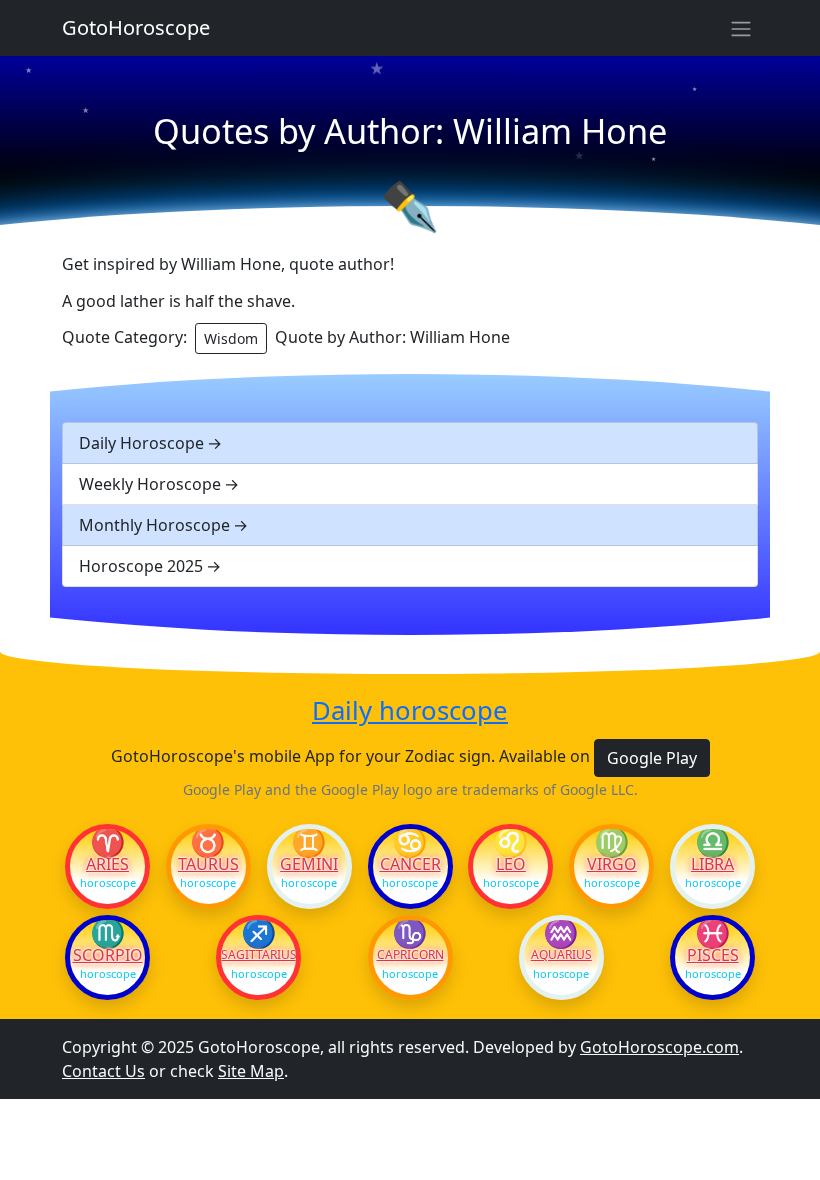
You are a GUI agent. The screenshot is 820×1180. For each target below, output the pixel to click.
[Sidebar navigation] (741, 28)
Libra (712, 864)
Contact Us (103, 1071)
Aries (107, 864)
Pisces (713, 955)
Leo (511, 864)
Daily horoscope (410, 711)
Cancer (410, 864)
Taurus (208, 864)
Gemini (309, 864)
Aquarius (561, 955)
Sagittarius (258, 955)
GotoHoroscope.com (659, 1047)
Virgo (612, 864)
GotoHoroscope (136, 27)
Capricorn (410, 955)
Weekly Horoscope (150, 484)
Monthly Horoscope (154, 525)
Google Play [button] (652, 758)
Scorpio (108, 955)
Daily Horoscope (141, 443)
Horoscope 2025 (141, 566)
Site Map (251, 1071)
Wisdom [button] (231, 338)
